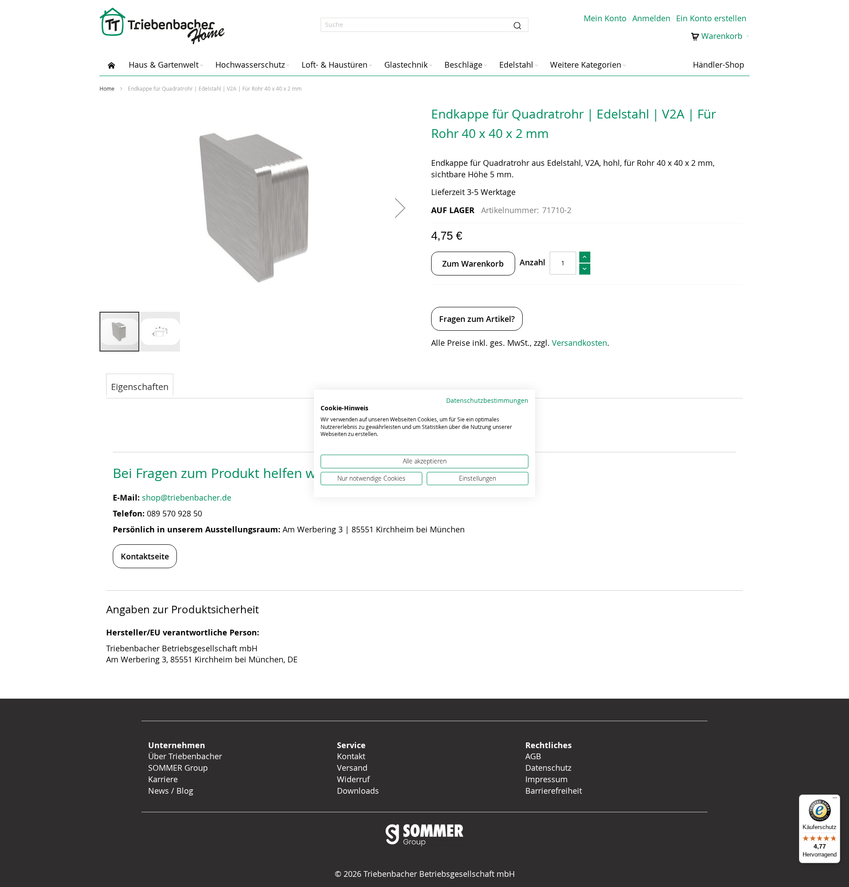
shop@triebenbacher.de (187, 497)
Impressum (546, 779)
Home (107, 88)
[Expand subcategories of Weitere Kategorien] (624, 65)
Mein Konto (605, 18)
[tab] (139, 385)
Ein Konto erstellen (711, 18)
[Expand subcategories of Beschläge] (485, 65)
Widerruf (353, 779)
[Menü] (835, 800)
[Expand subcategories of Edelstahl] (536, 65)
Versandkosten (579, 342)
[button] (400, 207)
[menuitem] (111, 65)
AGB (533, 756)
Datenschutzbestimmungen (487, 401)
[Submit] (517, 25)
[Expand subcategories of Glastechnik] (431, 65)
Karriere (163, 779)
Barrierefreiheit (554, 790)
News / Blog (170, 790)
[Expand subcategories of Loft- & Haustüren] (370, 65)
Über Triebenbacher (185, 756)
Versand (352, 767)
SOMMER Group (178, 767)
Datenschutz (548, 767)
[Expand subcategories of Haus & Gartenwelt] (202, 65)
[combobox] (424, 25)
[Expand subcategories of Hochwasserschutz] (288, 65)
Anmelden (651, 18)
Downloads (358, 790)
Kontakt (351, 756)
